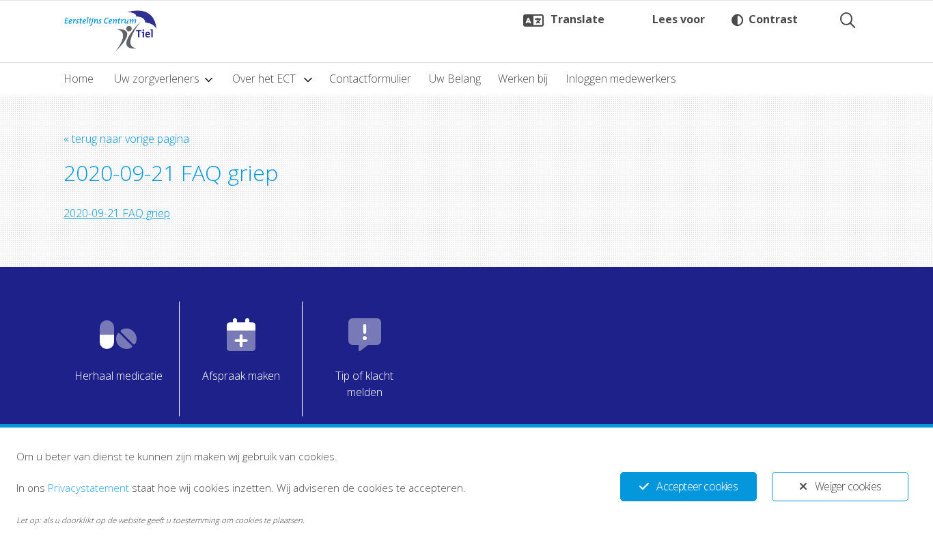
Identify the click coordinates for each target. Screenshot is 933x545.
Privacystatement (88, 487)
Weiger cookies (848, 486)
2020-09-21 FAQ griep (117, 213)
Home (79, 78)
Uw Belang (455, 78)
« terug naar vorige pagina (126, 138)
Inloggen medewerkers (621, 78)
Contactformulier (370, 78)
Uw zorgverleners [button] (156, 78)
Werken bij (523, 78)
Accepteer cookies (696, 486)
